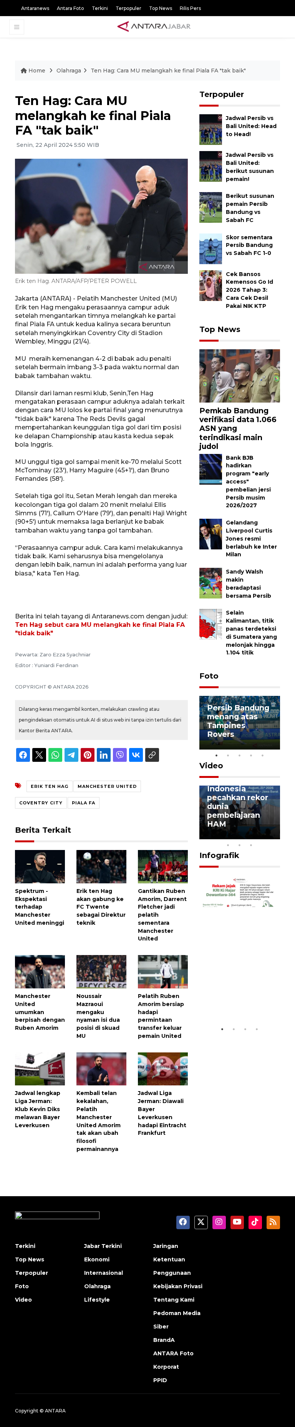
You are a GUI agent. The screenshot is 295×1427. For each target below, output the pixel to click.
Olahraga (68, 70)
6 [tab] (263, 835)
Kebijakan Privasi (177, 1286)
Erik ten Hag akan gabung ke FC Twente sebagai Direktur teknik (101, 907)
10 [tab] (251, 845)
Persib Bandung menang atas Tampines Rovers (238, 721)
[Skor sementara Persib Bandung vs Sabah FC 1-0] (210, 248)
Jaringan (165, 1246)
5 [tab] (263, 755)
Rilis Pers (190, 8)
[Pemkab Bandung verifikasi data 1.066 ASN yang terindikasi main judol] (239, 375)
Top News (160, 8)
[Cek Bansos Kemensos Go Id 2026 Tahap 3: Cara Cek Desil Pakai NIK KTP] (210, 285)
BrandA (164, 1340)
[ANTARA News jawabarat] (154, 27)
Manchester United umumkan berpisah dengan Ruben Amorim (40, 1012)
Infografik (219, 855)
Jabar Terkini (103, 1246)
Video (211, 765)
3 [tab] (240, 755)
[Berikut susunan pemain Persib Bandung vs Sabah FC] (210, 207)
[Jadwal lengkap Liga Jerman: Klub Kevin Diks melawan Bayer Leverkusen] (40, 1068)
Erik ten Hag (49, 786)
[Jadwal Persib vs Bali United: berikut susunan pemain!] (210, 166)
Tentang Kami (173, 1299)
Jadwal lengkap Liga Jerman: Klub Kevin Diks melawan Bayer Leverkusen (37, 1109)
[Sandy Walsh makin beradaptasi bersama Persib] (210, 582)
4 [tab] (251, 755)
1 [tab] (216, 755)
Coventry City (41, 803)
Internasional (103, 1272)
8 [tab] (228, 845)
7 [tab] (274, 835)
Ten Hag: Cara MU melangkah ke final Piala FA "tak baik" (168, 70)
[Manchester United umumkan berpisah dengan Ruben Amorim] (40, 971)
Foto (209, 676)
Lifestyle (97, 1299)
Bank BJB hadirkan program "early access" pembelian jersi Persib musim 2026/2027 (248, 481)
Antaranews (35, 8)
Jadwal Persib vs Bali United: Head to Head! (251, 126)
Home (37, 70)
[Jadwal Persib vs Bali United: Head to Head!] (210, 129)
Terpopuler (128, 8)
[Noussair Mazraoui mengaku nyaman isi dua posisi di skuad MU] (101, 971)
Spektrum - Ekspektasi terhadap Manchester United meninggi (39, 907)
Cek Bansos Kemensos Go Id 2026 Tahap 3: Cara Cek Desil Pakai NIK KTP (249, 290)
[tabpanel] (239, 723)
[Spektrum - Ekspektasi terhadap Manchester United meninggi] (40, 866)
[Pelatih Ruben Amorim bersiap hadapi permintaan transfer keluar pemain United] (163, 971)
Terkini (100, 8)
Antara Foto (70, 8)
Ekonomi (96, 1259)
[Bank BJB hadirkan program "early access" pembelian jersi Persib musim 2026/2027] (210, 468)
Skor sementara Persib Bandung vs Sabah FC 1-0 (249, 245)
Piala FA (83, 803)
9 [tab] (240, 845)
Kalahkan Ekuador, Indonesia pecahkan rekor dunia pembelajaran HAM (237, 797)
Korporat (166, 1366)
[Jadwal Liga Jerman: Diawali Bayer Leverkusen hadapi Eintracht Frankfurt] (163, 1068)
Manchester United (107, 786)
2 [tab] (228, 755)
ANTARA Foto (173, 1353)
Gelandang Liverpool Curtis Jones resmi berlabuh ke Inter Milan (251, 538)
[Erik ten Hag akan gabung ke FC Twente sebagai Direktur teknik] (101, 866)
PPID (160, 1380)
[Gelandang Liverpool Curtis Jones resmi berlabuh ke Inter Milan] (210, 533)
